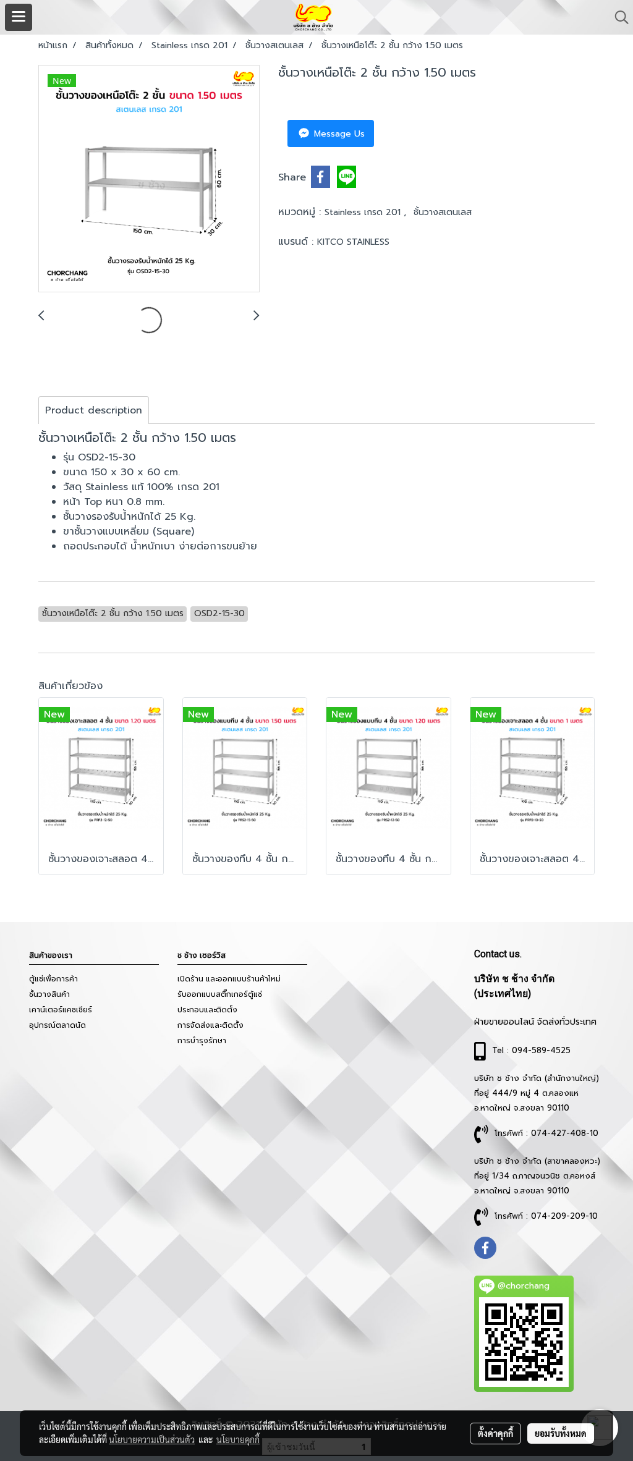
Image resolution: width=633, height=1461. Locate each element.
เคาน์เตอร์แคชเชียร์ (60, 1009)
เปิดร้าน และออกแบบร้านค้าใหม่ (229, 979)
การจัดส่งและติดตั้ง (210, 1025)
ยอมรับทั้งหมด (561, 1433)
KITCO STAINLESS (353, 241)
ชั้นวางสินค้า (49, 994)
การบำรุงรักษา (201, 1040)
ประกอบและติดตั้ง (207, 1009)
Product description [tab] (93, 410)
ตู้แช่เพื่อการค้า (53, 979)
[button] (617, 17)
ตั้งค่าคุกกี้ (495, 1433)
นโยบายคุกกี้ (238, 1439)
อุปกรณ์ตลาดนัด (57, 1025)
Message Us (338, 133)
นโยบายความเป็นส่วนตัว (152, 1439)
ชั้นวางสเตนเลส (443, 212)
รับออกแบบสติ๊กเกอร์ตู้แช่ (219, 994)
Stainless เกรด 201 (364, 212)
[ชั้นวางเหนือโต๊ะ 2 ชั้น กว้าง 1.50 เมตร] (149, 179)
